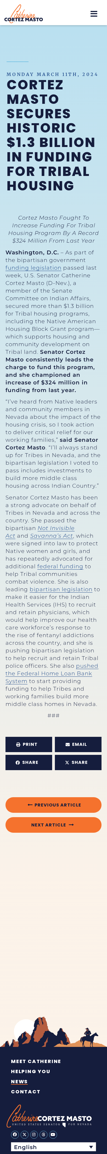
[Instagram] (34, 1135)
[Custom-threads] (43, 1135)
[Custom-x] (25, 1135)
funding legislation (33, 267)
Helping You (30, 1071)
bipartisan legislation (61, 589)
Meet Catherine (36, 1061)
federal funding (60, 566)
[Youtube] (53, 1135)
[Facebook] (15, 1135)
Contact (26, 1092)
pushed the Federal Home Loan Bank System (51, 673)
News (19, 1082)
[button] (94, 14)
